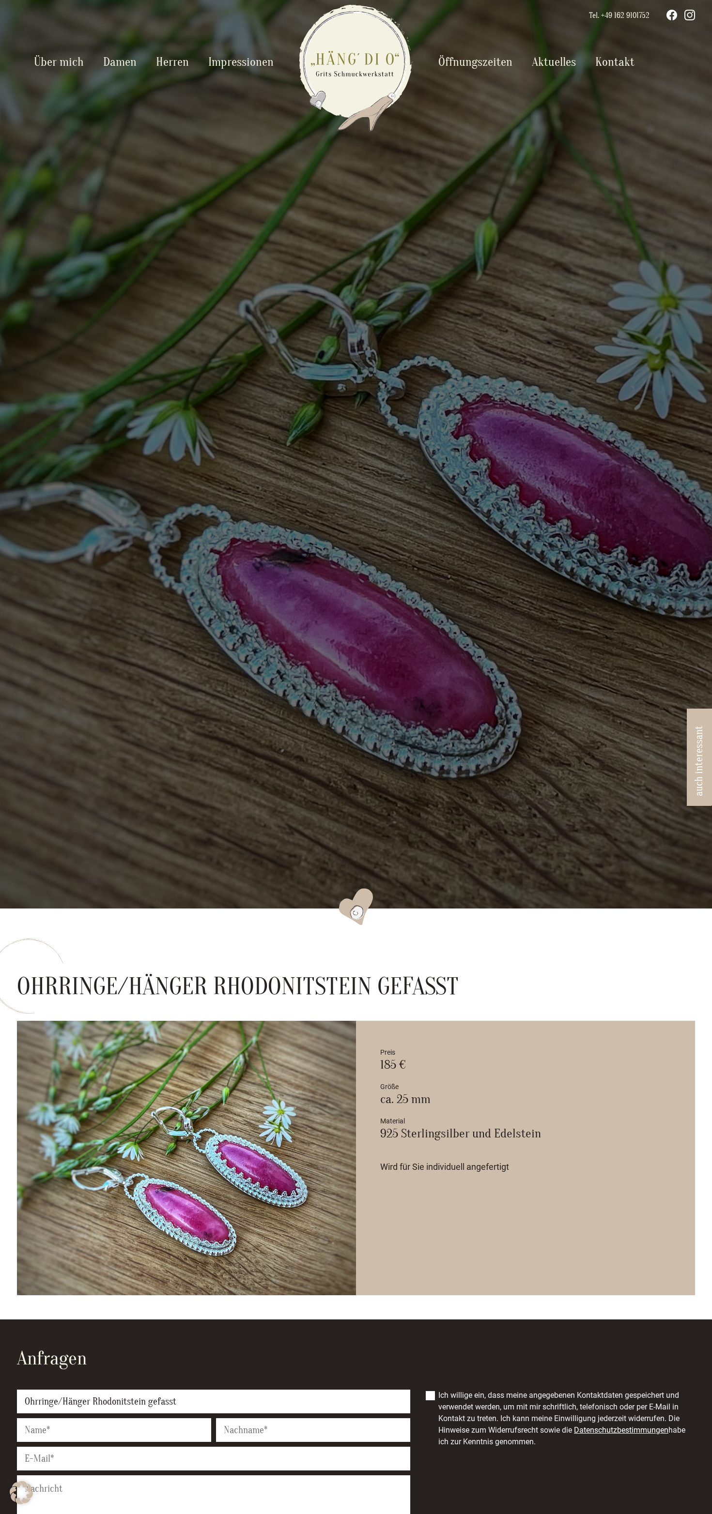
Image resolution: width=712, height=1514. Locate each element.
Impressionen (241, 62)
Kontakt (615, 62)
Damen (120, 62)
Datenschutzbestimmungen (621, 1430)
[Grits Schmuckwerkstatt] (356, 129)
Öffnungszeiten (475, 62)
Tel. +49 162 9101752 (619, 15)
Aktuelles (554, 62)
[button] (21, 1492)
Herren (172, 62)
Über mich (59, 62)
